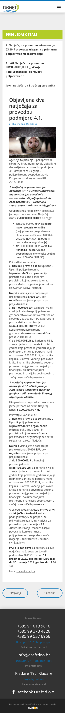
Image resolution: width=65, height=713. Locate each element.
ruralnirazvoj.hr (25, 571)
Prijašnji (16, 593)
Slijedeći (49, 593)
